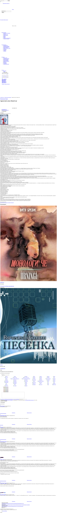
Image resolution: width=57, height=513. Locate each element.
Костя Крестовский (3, 494)
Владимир (1, 427)
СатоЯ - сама (2, 459)
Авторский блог (5, 45)
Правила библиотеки (6, 61)
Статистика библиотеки (20, 506)
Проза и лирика (4, 32)
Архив (4, 71)
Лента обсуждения (5, 60)
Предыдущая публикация (3, 202)
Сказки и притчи (5, 35)
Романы (4, 36)
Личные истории (5, 34)
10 (2, 75)
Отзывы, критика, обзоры (6, 48)
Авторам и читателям (6, 58)
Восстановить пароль (5, 506)
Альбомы (4, 50)
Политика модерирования (13, 503)
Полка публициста (5, 47)
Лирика (4, 37)
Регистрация (5, 62)
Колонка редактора (5, 59)
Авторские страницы (6, 46)
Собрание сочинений (6, 38)
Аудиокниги (5, 49)
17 (2, 76)
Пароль (3, 11)
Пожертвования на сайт (20, 503)
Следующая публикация (10, 202)
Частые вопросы (8, 503)
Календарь (4, 70)
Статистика (4, 63)
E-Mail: (3, 10)
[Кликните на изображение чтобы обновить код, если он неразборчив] (9, 399)
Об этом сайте (5, 57)
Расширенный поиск (14, 506)
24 (2, 77)
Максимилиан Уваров (3, 415)
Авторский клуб (4, 44)
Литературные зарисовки (6, 33)
